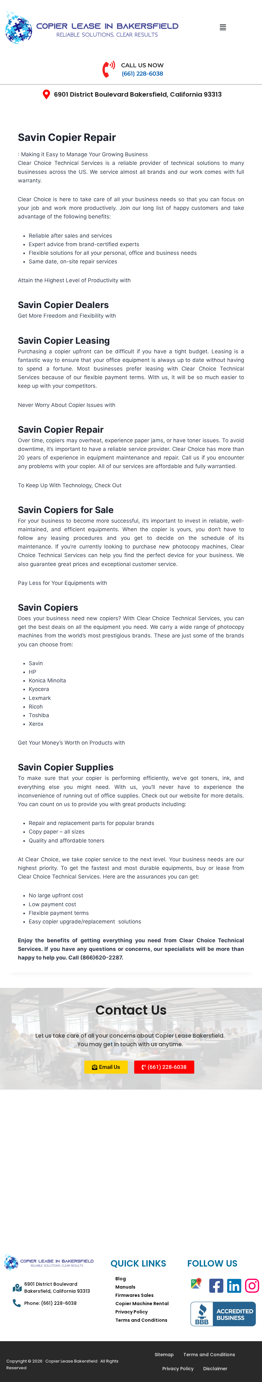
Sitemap (164, 1354)
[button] (222, 27)
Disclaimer (215, 1368)
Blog (120, 1278)
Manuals (125, 1287)
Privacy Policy (131, 1312)
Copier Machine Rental (142, 1303)
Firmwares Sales (134, 1295)
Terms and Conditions (141, 1320)
